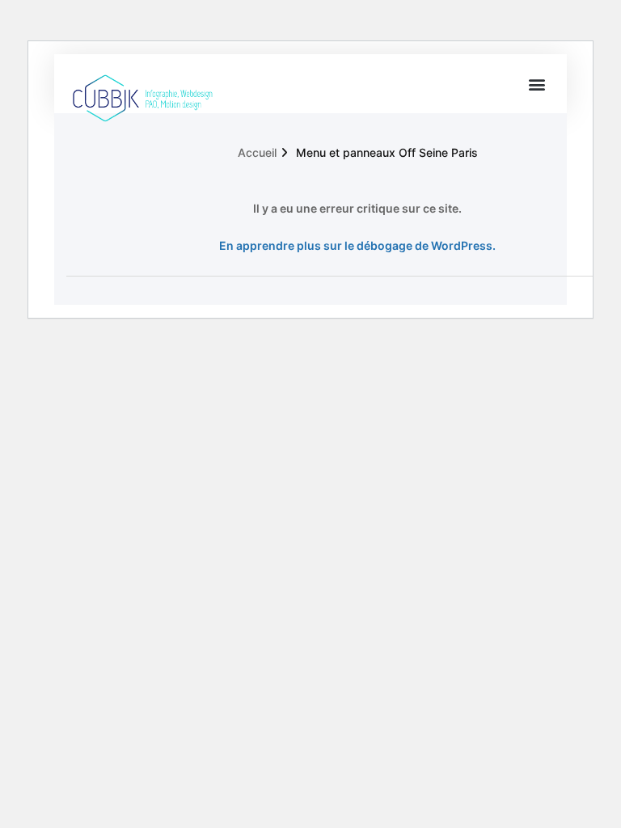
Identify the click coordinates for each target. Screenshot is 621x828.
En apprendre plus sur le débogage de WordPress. (357, 245)
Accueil (257, 152)
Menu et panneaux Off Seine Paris (387, 152)
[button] (537, 83)
